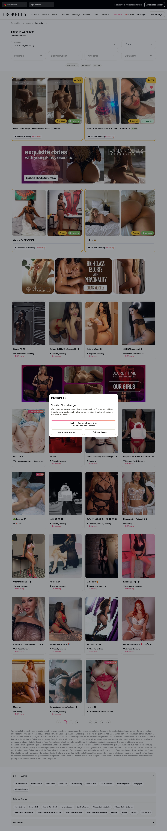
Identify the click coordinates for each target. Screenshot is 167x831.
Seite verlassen (100, 432)
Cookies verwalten (67, 432)
